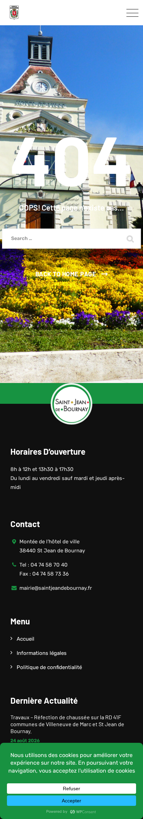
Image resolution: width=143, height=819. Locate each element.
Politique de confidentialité (49, 667)
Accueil (25, 639)
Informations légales (42, 653)
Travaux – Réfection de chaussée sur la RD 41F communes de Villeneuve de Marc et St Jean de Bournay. (67, 724)
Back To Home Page (65, 274)
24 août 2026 (25, 740)
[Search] (130, 238)
